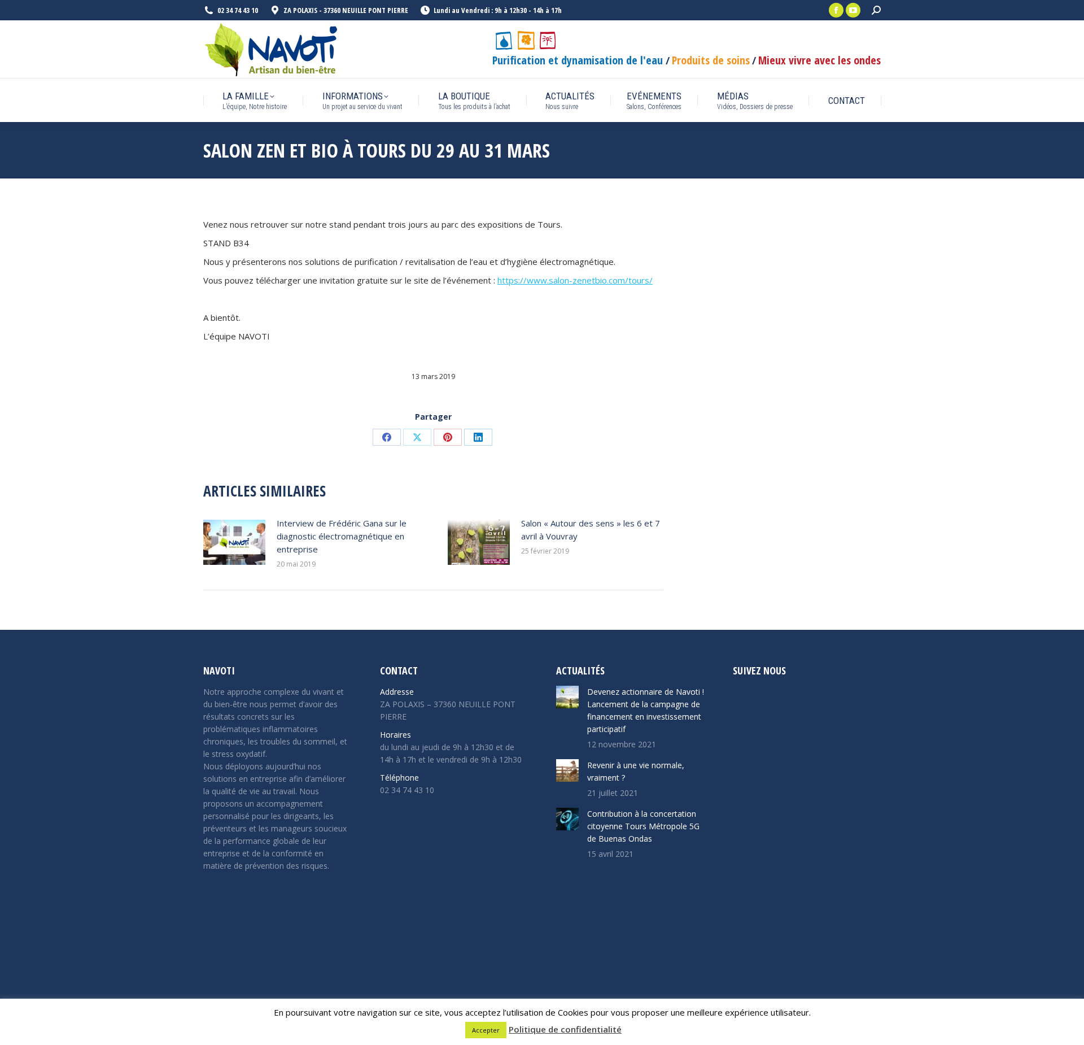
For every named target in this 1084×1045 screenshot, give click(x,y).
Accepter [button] (486, 1030)
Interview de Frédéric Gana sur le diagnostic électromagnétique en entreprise (341, 536)
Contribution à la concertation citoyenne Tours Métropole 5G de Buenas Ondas (643, 826)
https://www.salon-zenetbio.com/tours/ (575, 280)
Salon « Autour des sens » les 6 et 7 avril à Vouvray (590, 529)
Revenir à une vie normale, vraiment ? (635, 771)
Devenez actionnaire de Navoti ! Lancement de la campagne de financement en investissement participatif (645, 710)
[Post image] (234, 542)
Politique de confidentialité (565, 1029)
